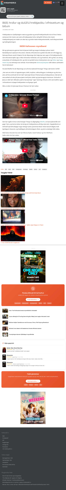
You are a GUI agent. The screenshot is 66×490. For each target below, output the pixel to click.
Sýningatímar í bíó (7, 458)
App (3, 436)
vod (39, 169)
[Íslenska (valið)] (54, 2)
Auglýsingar (5, 442)
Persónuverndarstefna (8, 464)
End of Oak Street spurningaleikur (11, 476)
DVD (13, 169)
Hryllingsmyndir (33, 303)
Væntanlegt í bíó (7, 460)
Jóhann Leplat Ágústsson (18, 364)
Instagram (5, 444)
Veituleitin (5, 462)
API (3, 440)
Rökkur (54, 60)
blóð (10, 169)
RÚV (45, 303)
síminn (35, 169)
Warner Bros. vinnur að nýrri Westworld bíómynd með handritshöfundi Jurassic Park (25, 484)
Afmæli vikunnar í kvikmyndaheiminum (13, 480)
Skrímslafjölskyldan (43, 62)
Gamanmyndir (25, 303)
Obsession (10, 355)
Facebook (5, 447)
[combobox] (20, 16)
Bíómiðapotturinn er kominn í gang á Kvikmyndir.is (16, 482)
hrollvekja (25, 169)
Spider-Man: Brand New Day (14, 348)
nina (14, 349)
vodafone (44, 169)
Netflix (30, 169)
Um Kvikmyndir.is (7, 449)
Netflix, (43, 122)
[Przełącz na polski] (59, 2)
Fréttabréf (5, 438)
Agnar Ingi (14, 357)
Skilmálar (5, 466)
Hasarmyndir (17, 303)
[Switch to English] (56, 2)
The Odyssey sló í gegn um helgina (12, 478)
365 (6, 169)
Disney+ (49, 303)
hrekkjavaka (18, 169)
